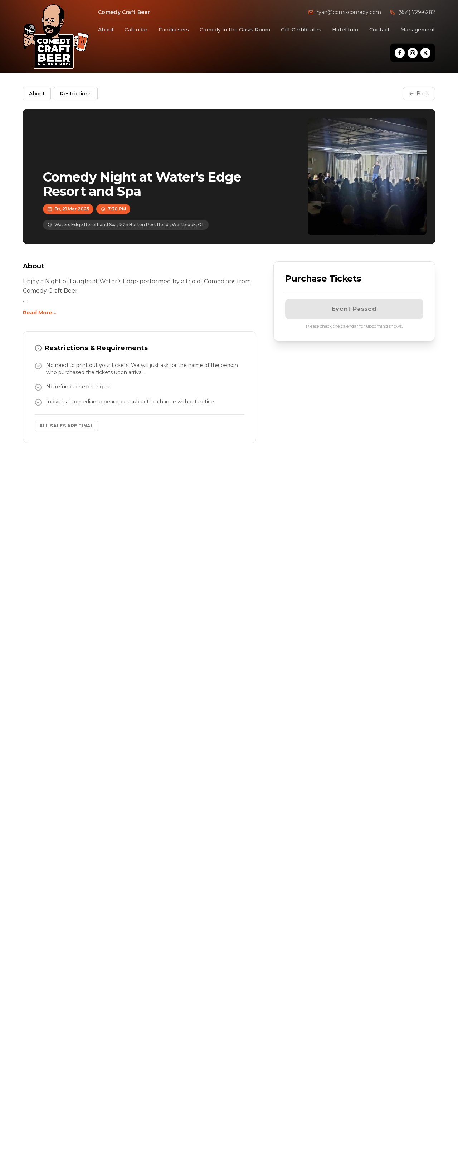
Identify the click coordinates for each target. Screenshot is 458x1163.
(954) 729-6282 (416, 12)
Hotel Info (345, 29)
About (106, 29)
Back (422, 93)
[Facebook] (400, 53)
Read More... (40, 312)
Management (417, 29)
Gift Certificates (301, 29)
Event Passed (354, 308)
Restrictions (76, 93)
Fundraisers (174, 29)
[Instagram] (413, 53)
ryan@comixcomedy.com (349, 12)
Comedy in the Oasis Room (235, 29)
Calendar (136, 29)
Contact (379, 29)
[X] (425, 53)
